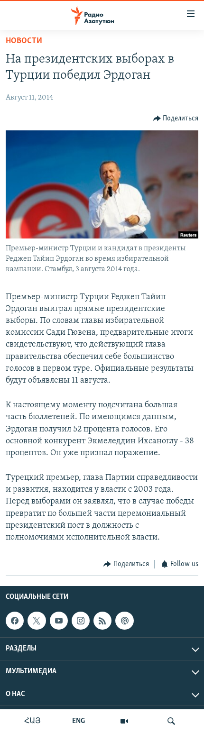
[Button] (176, 118)
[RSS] (102, 621)
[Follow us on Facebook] (15, 621)
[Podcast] (124, 621)
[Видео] (124, 721)
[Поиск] (171, 721)
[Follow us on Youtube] (59, 621)
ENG (78, 721)
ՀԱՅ (32, 721)
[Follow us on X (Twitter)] (37, 621)
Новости (24, 41)
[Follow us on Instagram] (81, 621)
